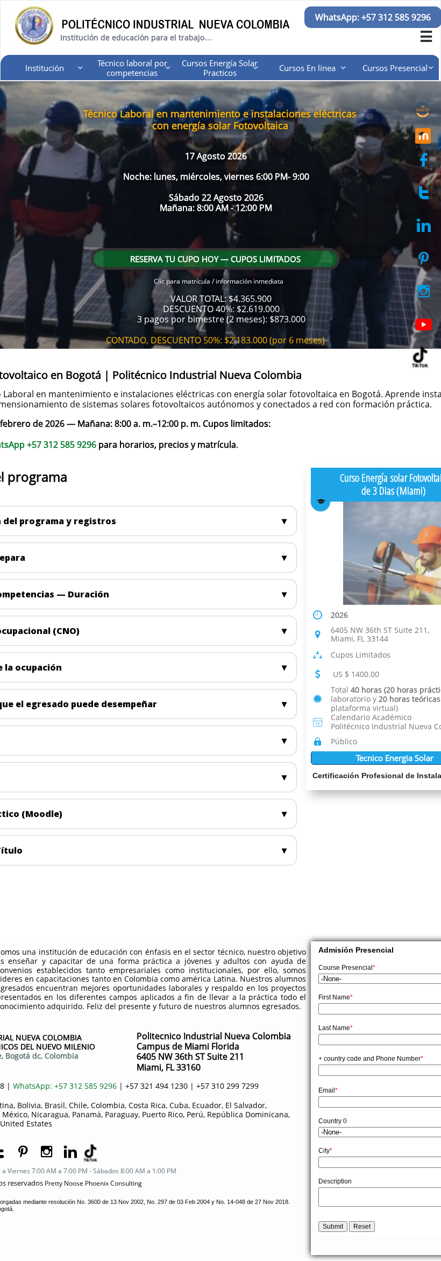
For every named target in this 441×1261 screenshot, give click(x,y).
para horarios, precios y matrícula (167, 444)
